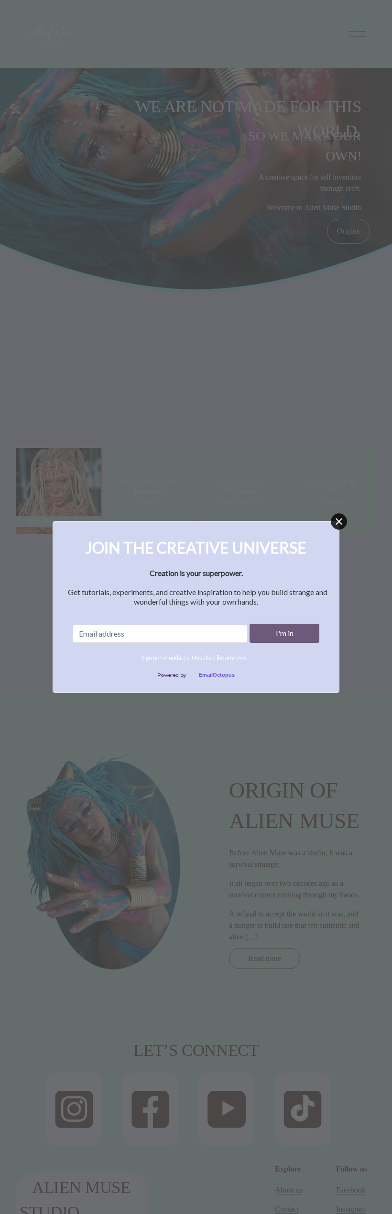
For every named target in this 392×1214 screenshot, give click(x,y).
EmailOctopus (217, 675)
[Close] (339, 521)
